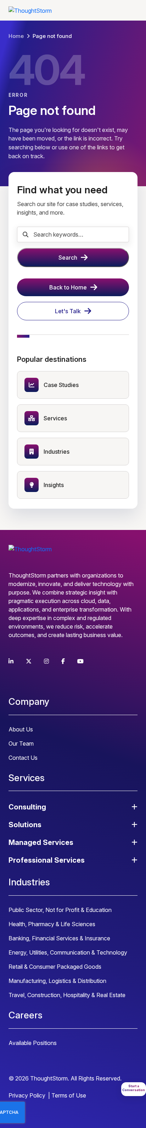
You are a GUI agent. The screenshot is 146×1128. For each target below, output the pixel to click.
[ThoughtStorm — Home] (30, 10)
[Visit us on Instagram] (46, 661)
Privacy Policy (27, 1095)
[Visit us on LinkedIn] (11, 661)
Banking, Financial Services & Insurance (59, 938)
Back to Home (68, 287)
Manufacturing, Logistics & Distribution (57, 980)
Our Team (21, 743)
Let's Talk (68, 311)
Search (67, 257)
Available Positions (33, 1042)
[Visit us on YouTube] (80, 661)
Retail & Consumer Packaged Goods (55, 966)
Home (16, 36)
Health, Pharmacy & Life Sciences (52, 924)
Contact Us (23, 757)
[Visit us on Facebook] (63, 661)
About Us (21, 729)
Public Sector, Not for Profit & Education (60, 909)
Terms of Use (68, 1095)
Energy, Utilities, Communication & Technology (68, 952)
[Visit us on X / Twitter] (29, 661)
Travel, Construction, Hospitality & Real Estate (67, 995)
